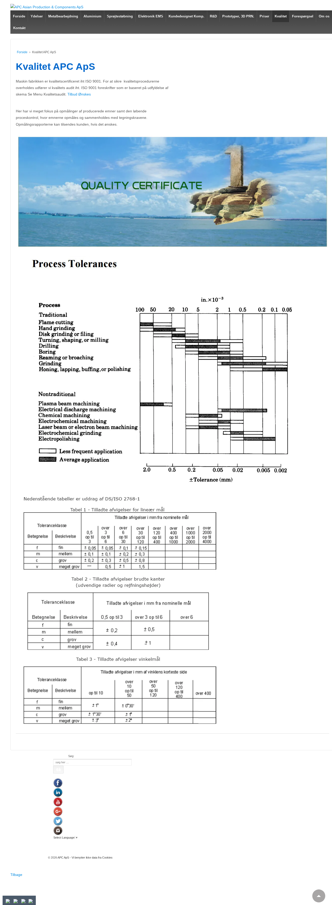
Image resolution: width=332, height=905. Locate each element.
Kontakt (19, 28)
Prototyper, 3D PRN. (238, 16)
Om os (324, 16)
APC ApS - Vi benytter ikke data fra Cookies (85, 857)
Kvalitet (281, 16)
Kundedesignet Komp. (186, 16)
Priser (264, 16)
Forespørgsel (302, 16)
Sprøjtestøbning (120, 16)
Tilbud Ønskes (79, 94)
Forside (19, 16)
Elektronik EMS (150, 16)
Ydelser (37, 16)
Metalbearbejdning (63, 16)
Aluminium (92, 16)
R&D (213, 16)
